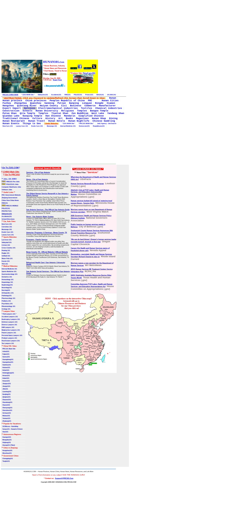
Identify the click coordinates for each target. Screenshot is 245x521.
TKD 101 (5, 264)
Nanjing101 (6, 394)
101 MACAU (111, 95)
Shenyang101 (7, 408)
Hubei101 (5, 378)
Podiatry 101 (6, 301)
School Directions (8, 219)
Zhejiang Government (9, 198)
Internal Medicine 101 (68, 126)
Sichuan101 (6, 413)
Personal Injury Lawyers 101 (12, 335)
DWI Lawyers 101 (8, 327)
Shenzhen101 (7, 410)
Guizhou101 (6, 365)
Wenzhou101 (7, 453)
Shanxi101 (6, 405)
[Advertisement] (49, 30)
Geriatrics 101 (7, 277)
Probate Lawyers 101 (9, 338)
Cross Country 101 (8, 248)
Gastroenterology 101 (9, 274)
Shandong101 (7, 402)
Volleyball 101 (7, 242)
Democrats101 (84, 126)
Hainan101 (6, 367)
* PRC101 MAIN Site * (86, 123)
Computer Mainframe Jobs (11, 187)
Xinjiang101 (6, 442)
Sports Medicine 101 (9, 271)
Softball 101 (6, 256)
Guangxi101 (6, 437)
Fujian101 (5, 354)
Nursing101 (6, 290)
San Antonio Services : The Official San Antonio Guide (48, 210)
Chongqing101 (7, 458)
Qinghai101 (6, 397)
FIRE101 (67, 95)
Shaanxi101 (6, 400)
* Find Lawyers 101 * (9, 314)
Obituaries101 (43, 95)
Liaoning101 (6, 392)
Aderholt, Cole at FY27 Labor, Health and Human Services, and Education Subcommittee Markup (90, 192)
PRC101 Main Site (8, 349)
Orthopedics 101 (8, 293)
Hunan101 (6, 381)
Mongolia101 (7, 440)
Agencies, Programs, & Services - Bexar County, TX (46, 233)
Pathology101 (7, 296)
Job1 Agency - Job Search (106, 123)
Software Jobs (7, 190)
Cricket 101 (6, 245)
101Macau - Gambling (10, 426)
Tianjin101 (6, 461)
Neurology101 (7, 287)
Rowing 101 (6, 250)
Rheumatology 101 (8, 306)
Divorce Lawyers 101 (9, 325)
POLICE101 (78, 95)
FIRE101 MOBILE (11, 206)
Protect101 (89, 95)
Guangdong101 (7, 359)
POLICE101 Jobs (12, 184)
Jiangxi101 (6, 386)
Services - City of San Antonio (38, 172)
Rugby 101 (5, 253)
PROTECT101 (7, 211)
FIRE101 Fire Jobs (12, 182)
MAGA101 (100, 95)
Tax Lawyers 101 (8, 343)
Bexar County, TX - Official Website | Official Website (47, 252)
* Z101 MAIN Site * (28, 95)
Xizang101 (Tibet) (8, 445)
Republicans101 (99, 126)
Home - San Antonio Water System (40, 217)
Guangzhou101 (7, 362)
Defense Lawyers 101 (9, 322)
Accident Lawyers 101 (10, 317)
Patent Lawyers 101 (9, 333)
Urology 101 (6, 309)
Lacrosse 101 (7, 240)
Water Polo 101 (7, 258)
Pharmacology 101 (8, 298)
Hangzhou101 (7, 450)
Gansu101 (6, 357)
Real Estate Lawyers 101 (11, 341)
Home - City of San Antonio (37, 179)
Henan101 (6, 375)
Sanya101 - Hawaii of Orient (12, 429)
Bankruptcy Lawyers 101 (11, 319)
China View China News (10, 200)
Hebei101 (5, 370)
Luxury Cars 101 (22, 126)
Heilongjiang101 (8, 373)
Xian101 (5, 432)
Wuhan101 (6, 416)
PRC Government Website (11, 195)
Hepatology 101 (7, 282)
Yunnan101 (6, 418)
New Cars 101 (8, 126)
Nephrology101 (7, 285)
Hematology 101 (8, 279)
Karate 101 (6, 261)
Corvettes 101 (7, 227)
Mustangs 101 (51, 126)
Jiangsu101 (6, 383)
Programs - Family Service (36, 240)
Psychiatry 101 (7, 304)
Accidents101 (56, 95)
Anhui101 (5, 351)
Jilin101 (5, 389)
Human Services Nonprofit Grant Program (87, 184)
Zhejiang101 (6, 421)
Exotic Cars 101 (37, 126)
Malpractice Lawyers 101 (11, 330)
